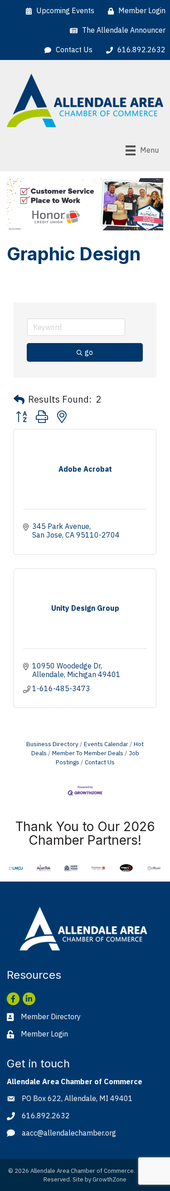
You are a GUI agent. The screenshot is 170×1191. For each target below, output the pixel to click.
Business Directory (52, 744)
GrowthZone (109, 1179)
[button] (19, 399)
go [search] (89, 352)
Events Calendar (106, 744)
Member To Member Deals (87, 753)
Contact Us (100, 762)
